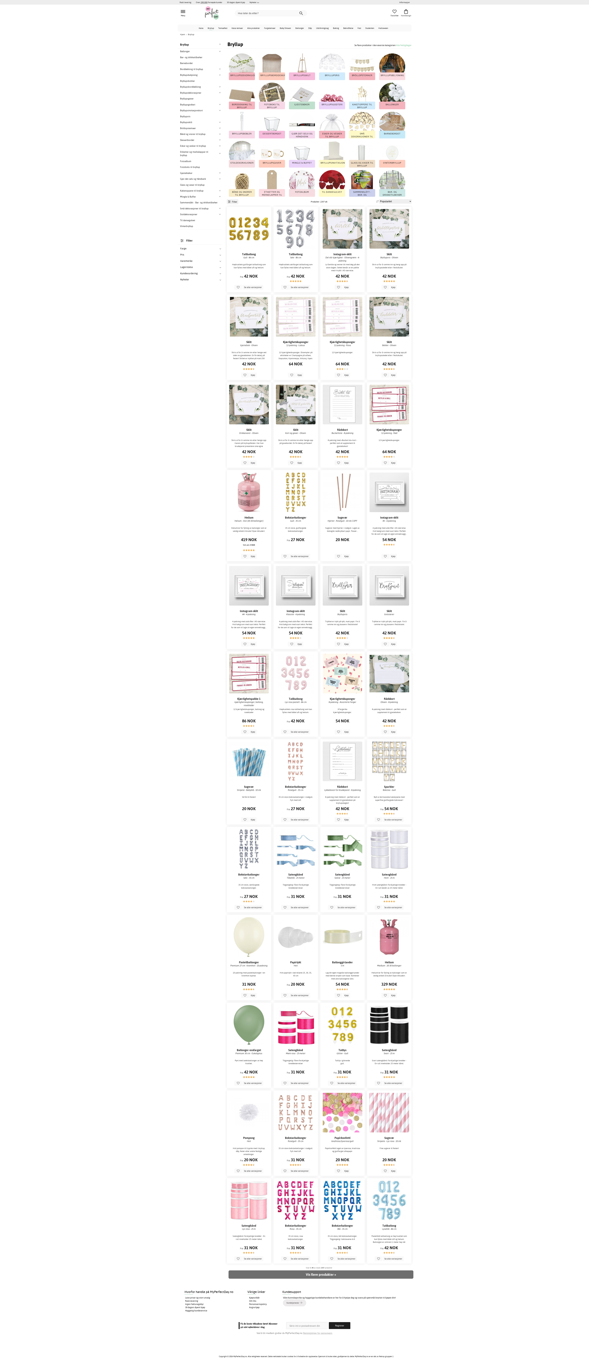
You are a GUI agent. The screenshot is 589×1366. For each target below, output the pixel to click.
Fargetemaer (269, 28)
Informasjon (404, 2)
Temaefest (222, 28)
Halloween (383, 28)
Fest (359, 28)
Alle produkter (253, 28)
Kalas (201, 28)
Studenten (369, 28)
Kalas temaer (237, 28)
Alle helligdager (404, 45)
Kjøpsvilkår (254, 1297)
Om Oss (252, 1301)
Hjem (182, 34)
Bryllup (211, 28)
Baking (336, 28)
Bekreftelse (348, 28)
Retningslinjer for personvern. (318, 1333)
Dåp (310, 28)
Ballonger (299, 28)
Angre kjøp (254, 1307)
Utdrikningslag (322, 28)
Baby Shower (285, 28)
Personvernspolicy (258, 1304)
